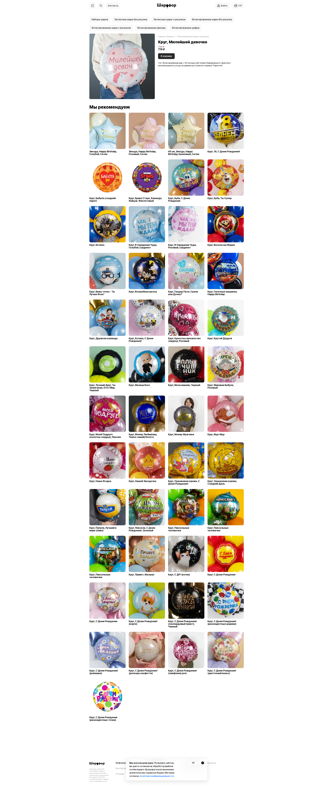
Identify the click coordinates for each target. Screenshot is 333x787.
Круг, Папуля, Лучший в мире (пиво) (102, 529)
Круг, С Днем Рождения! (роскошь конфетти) (143, 672)
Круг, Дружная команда (103, 338)
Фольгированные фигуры (151, 27)
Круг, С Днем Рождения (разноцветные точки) (103, 718)
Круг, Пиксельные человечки (178, 529)
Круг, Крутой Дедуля (220, 338)
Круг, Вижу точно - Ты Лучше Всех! (102, 293)
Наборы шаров (99, 19)
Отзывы (120, 773)
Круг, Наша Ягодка (100, 481)
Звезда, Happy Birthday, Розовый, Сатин (142, 152)
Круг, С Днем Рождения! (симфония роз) (182, 672)
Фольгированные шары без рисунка (212, 19)
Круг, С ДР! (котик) (179, 574)
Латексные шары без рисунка (130, 19)
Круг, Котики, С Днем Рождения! (141, 339)
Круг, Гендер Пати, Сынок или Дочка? (183, 293)
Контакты (121, 768)
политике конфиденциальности (157, 776)
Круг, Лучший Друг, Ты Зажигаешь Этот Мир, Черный (102, 388)
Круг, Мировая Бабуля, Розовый (221, 386)
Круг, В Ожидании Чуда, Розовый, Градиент (182, 246)
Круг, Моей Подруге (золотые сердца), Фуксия (105, 435)
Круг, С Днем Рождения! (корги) (143, 622)
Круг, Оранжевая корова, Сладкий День (222, 482)
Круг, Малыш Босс (139, 385)
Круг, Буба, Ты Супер (220, 198)
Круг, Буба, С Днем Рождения (179, 199)
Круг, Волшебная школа (143, 291)
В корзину (166, 56)
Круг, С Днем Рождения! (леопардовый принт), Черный (182, 624)
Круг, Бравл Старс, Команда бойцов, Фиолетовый (145, 199)
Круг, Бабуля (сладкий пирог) (102, 199)
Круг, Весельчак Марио (221, 245)
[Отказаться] (203, 763)
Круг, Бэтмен (96, 245)
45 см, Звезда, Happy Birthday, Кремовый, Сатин (183, 152)
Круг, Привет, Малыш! (141, 574)
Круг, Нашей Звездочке (142, 481)
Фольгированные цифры (185, 27)
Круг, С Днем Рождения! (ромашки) (103, 672)
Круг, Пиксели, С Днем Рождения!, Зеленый (142, 529)
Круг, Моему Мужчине (181, 434)
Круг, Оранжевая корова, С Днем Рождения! (184, 482)
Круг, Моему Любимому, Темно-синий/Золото (143, 435)
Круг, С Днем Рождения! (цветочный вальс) (222, 672)
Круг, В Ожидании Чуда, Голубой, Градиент (143, 246)
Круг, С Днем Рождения (221, 574)
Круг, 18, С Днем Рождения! (224, 151)
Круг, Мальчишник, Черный (184, 385)
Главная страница (166, 36)
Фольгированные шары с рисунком (111, 27)
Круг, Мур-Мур (216, 434)
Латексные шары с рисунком (169, 19)
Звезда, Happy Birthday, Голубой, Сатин (103, 152)
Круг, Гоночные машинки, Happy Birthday (222, 293)
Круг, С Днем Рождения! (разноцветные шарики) (222, 622)
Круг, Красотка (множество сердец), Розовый (184, 339)
